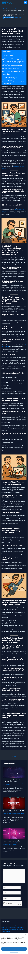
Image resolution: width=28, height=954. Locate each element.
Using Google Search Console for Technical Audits (13, 70)
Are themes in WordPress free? (12, 841)
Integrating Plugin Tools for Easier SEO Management (13, 71)
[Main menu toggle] (25, 2)
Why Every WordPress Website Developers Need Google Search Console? (13, 54)
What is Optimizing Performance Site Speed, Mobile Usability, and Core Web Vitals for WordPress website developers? (14, 63)
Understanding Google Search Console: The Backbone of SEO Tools (12, 57)
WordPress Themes (10, 815)
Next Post (14, 756)
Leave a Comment (6, 783)
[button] (26, 934)
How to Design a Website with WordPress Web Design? (12, 780)
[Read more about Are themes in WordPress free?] (14, 833)
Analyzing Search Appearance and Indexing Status (13, 59)
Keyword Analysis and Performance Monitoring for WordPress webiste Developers (13, 66)
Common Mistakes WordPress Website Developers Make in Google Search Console (14, 77)
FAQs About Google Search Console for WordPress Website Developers (14, 79)
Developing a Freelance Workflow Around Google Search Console (13, 74)
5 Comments (5, 813)
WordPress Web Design (9, 17)
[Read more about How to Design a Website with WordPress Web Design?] (14, 772)
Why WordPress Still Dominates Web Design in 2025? (13, 811)
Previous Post (14, 752)
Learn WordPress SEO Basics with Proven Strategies (13, 927)
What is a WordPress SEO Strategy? (9, 925)
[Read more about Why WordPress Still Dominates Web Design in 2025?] (14, 803)
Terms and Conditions (14, 952)
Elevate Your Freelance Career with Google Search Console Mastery (14, 82)
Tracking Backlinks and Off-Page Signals (11, 68)
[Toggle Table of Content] (23, 52)
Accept (14, 949)
